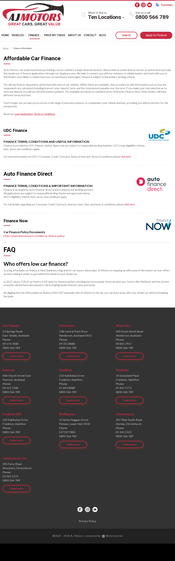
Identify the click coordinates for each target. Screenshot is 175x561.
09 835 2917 (124, 343)
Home (5, 35)
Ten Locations (104, 17)
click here (126, 156)
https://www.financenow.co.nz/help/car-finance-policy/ (34, 235)
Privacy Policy (87, 521)
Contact (90, 35)
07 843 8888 (67, 387)
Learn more (16, 356)
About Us (74, 35)
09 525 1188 (10, 387)
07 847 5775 (124, 387)
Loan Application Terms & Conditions (34, 113)
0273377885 (67, 432)
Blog (102, 35)
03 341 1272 (10, 476)
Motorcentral (114, 536)
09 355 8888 (67, 343)
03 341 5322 (124, 432)
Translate (166, 5)
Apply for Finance (156, 35)
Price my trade (54, 35)
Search (126, 35)
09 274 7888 (10, 343)
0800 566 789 (152, 17)
